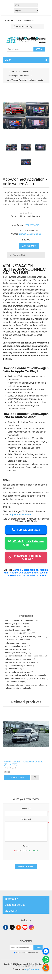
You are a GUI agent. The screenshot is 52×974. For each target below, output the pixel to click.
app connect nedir (13, 669)
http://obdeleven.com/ (20, 514)
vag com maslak (12, 620)
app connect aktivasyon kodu (17, 665)
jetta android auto (14, 682)
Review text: (26, 819)
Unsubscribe (32, 953)
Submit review (26, 866)
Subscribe (20, 953)
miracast (10, 640)
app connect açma (35, 656)
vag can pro (10, 636)
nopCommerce (31, 969)
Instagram (31, 927)
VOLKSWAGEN (32, 225)
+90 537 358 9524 (28, 530)
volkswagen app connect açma (18, 659)
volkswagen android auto (15, 649)
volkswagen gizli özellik (15, 623)
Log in (18, 21)
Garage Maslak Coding (30, 234)
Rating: (26, 846)
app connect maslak (13, 656)
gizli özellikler (26, 636)
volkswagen (30, 620)
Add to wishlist (19, 255)
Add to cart (29, 246)
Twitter (12, 927)
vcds (29, 633)
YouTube (24, 927)
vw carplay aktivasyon (14, 675)
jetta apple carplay (37, 678)
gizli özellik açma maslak (15, 630)
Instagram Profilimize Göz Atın (27, 557)
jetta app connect (35, 675)
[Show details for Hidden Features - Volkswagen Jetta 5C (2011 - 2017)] (26, 734)
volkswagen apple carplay (16, 652)
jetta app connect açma (15, 678)
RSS (18, 927)
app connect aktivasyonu (15, 646)
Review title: (26, 808)
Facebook (5, 927)
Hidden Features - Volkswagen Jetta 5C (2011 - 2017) (23, 763)
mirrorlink (41, 636)
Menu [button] (8, 60)
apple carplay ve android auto (17, 672)
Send (38, 948)
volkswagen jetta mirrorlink (16, 688)
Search (39, 49)
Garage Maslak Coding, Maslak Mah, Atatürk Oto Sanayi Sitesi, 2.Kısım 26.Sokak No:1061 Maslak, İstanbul (26, 573)
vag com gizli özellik (13, 633)
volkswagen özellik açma (15, 627)
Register (9, 21)
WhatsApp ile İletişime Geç (28, 543)
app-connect (25, 640)
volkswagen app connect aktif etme (20, 662)
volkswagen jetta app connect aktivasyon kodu (24, 685)
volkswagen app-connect (15, 643)
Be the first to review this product (26, 216)
